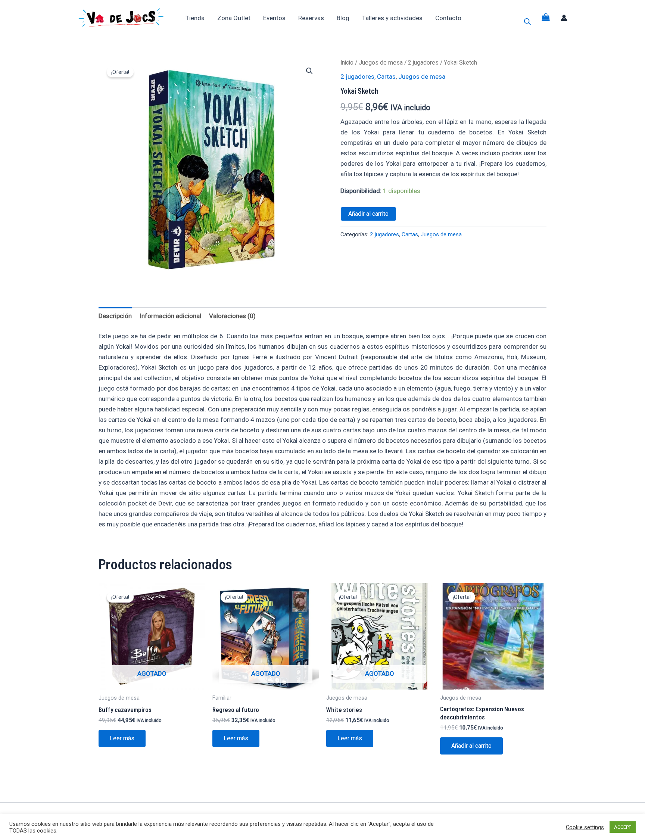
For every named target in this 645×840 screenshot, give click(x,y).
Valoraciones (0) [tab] (232, 316)
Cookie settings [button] (585, 827)
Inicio (346, 62)
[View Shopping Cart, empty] (546, 17)
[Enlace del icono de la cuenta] (564, 18)
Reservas (311, 18)
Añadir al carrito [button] (471, 745)
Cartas (386, 76)
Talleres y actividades (392, 18)
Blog (343, 18)
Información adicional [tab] (170, 316)
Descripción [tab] (115, 316)
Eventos (274, 18)
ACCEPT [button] (622, 827)
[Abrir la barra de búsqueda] (527, 21)
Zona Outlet (233, 18)
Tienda (195, 18)
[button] (309, 71)
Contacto (448, 18)
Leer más (122, 738)
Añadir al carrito (368, 213)
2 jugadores (423, 62)
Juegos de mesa (381, 62)
